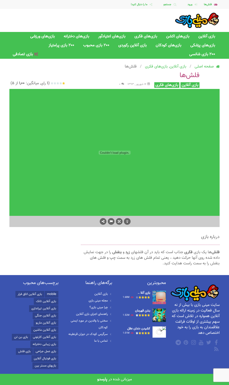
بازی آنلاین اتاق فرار (30, 294)
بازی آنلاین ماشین (44, 330)
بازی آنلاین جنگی (45, 315)
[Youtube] (200, 342)
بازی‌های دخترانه (76, 36)
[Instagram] (193, 342)
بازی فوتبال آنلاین (45, 358)
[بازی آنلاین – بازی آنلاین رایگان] (197, 20)
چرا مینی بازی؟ (98, 307)
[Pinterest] (185, 342)
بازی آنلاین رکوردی (132, 45)
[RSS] (215, 349)
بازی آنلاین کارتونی (44, 337)
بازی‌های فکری (145, 36)
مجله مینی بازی (98, 300)
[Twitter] (208, 342)
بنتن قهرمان (142, 310)
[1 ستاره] (63, 83)
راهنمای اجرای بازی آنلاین (92, 314)
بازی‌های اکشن (177, 36)
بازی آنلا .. (144, 292)
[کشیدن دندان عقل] (159, 332)
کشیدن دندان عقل (138, 328)
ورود (190, 4)
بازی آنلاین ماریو (46, 322)
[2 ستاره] (60, 83)
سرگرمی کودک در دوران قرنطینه (88, 334)
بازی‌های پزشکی (202, 45)
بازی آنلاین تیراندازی (43, 308)
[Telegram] (177, 342)
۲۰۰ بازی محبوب (96, 45)
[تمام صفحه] (119, 221)
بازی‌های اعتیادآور (111, 36)
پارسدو (102, 379)
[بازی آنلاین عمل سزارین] (159, 297)
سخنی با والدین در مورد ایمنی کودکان (89, 324)
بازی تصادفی (23, 54)
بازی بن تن (21, 337)
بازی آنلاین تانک (46, 301)
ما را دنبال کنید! (139, 4)
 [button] (111, 221)
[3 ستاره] (58, 83)
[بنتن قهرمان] (159, 315)
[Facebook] (215, 342)
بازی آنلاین (206, 36)
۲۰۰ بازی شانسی (202, 54)
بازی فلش (24, 351)
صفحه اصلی (204, 66)
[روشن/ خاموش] (127, 221)
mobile (51, 294)
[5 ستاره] (52, 83)
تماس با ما (101, 341)
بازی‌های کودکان (168, 45)
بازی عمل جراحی (46, 351)
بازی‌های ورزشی (42, 36)
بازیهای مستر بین (45, 365)
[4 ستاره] (55, 83)
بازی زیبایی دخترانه (44, 344)
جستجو (167, 4)
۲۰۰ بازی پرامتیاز (61, 45)
